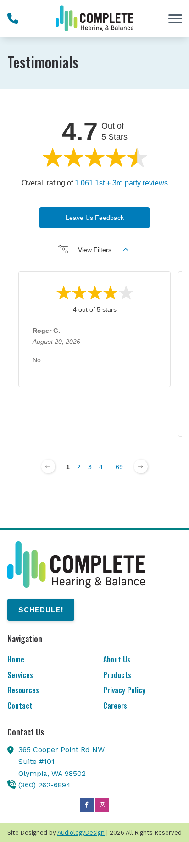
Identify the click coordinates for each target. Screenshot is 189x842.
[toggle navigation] (175, 18)
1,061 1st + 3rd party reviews (121, 183)
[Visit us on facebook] (87, 805)
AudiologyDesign (81, 832)
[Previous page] (48, 466)
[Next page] (141, 466)
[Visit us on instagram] (102, 805)
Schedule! (40, 609)
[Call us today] (12, 18)
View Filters (94, 249)
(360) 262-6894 (44, 784)
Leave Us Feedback (95, 217)
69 (119, 467)
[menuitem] (46, 660)
